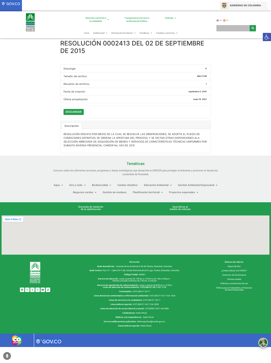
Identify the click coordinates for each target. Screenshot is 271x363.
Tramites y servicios (165, 33)
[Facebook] (22, 290)
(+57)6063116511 (153, 308)
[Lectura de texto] (7, 356)
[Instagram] (27, 290)
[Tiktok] (48, 290)
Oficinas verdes (234, 279)
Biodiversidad (100, 185)
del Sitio (237, 266)
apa (231, 266)
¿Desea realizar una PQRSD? (234, 270)
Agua (57, 185)
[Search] (253, 28)
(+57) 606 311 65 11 (149, 287)
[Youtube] (43, 290)
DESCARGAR (74, 111)
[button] (91, 208)
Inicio (86, 33)
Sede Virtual (141, 313)
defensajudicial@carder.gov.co (151, 321)
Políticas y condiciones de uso (234, 283)
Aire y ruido (75, 185)
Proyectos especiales (182, 192)
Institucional (98, 33)
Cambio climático (127, 185)
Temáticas (144, 33)
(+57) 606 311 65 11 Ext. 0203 (146, 304)
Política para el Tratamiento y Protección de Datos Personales (234, 289)
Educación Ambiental (156, 185)
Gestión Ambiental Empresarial (196, 185)
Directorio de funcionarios (234, 275)
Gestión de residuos (115, 192)
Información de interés (122, 33)
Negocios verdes (83, 192)
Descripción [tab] (72, 126)
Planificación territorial (146, 192)
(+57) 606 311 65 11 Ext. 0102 (162, 295)
